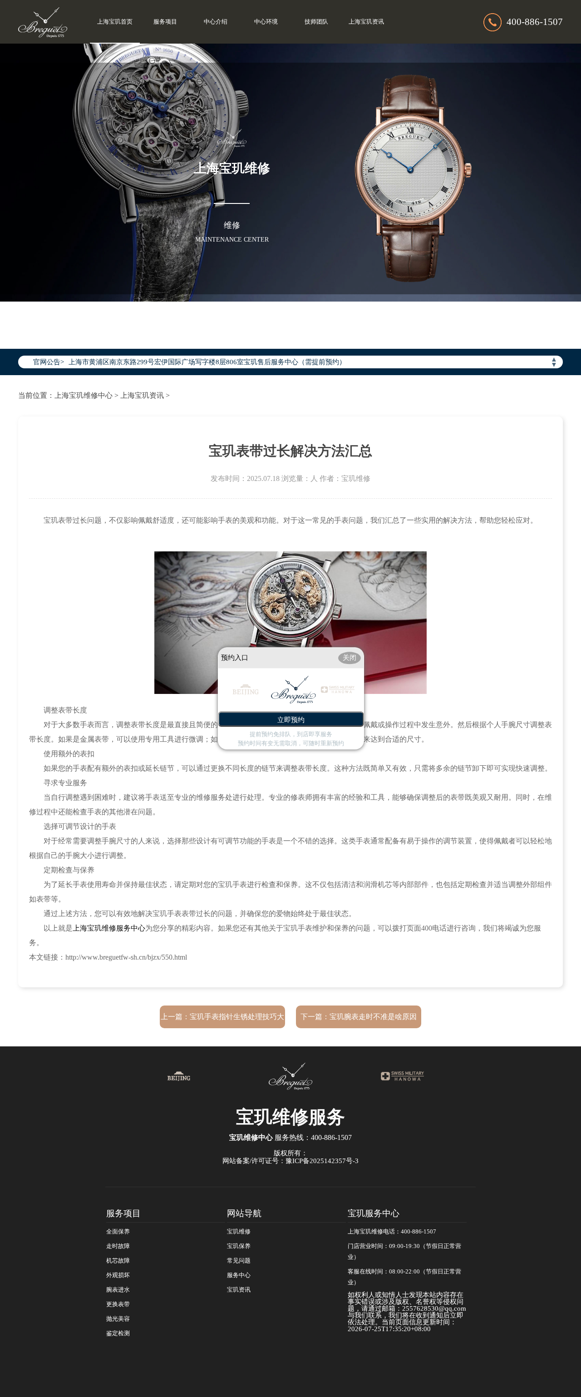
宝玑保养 (239, 1246)
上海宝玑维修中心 (83, 395)
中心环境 (266, 22)
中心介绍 (215, 22)
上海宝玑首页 (115, 22)
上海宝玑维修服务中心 (109, 928)
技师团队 (316, 22)
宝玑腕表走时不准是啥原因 (373, 1017)
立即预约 (291, 720)
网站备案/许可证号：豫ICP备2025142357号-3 (290, 1160)
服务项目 (165, 22)
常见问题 (239, 1261)
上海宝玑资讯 (366, 22)
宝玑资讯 (239, 1290)
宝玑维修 (239, 1232)
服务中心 (239, 1275)
